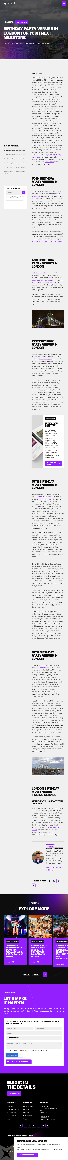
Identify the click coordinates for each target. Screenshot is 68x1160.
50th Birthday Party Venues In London (14, 150)
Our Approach (11, 1116)
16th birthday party (43, 667)
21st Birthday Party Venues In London (14, 159)
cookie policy (57, 1149)
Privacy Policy (11, 1151)
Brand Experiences (13, 1109)
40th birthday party (39, 273)
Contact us (13, 1093)
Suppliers (26, 1119)
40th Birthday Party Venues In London (14, 155)
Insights (9, 1119)
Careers (26, 1109)
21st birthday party (45, 359)
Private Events (11, 1112)
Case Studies (11, 1106)
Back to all (31, 974)
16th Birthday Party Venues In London (14, 167)
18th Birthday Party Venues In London (14, 163)
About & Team (27, 1106)
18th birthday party (44, 497)
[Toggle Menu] (64, 3)
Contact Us (27, 1112)
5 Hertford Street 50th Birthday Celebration (47, 241)
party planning (50, 162)
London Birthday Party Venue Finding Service (14, 172)
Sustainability (27, 1116)
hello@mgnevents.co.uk (47, 1119)
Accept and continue (26, 1155)
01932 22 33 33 (44, 1117)
